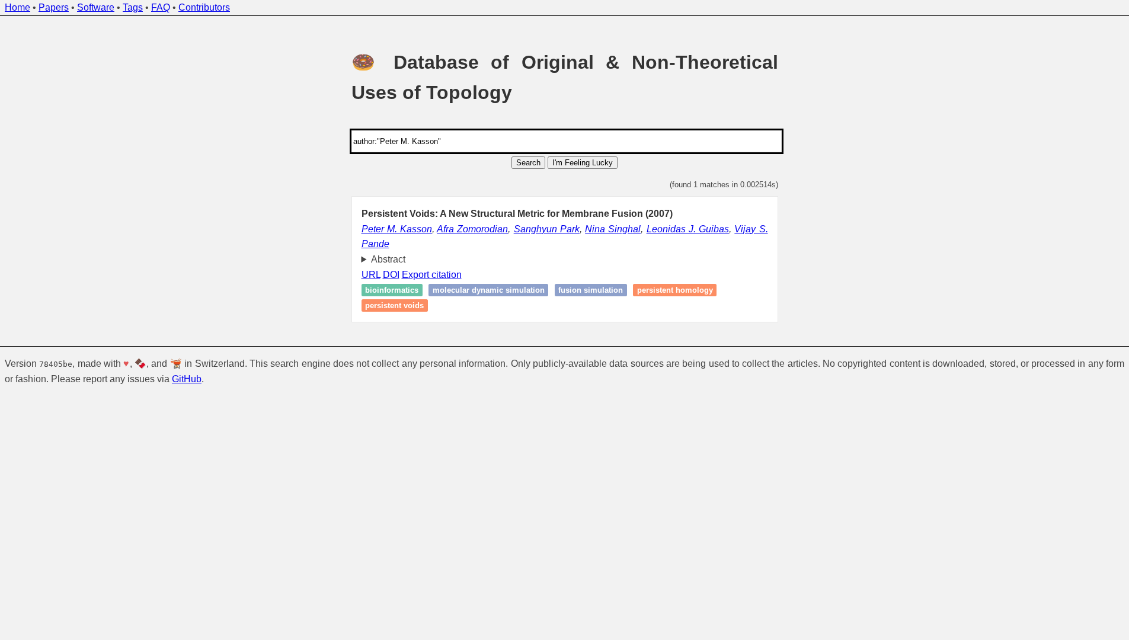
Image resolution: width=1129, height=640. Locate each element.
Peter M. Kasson (397, 229)
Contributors (204, 7)
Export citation (432, 275)
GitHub (187, 379)
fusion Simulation (590, 290)
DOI (391, 275)
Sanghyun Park (547, 229)
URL (371, 275)
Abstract (388, 259)
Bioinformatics (391, 290)
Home (17, 7)
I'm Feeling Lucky (582, 162)
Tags (133, 7)
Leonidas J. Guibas (688, 229)
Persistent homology (675, 290)
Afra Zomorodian (472, 229)
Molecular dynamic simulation (489, 290)
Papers (54, 7)
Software (95, 7)
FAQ (160, 7)
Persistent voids (394, 305)
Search (528, 162)
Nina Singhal (613, 229)
